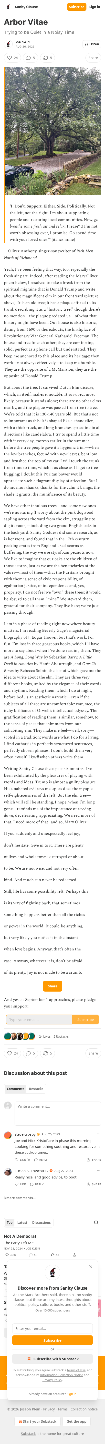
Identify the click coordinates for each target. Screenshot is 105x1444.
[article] (52, 1245)
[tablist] (25, 1089)
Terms (63, 1409)
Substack (28, 1433)
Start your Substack (39, 1421)
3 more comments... (20, 1198)
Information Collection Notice (61, 1375)
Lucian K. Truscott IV (32, 1170)
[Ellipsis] (99, 1134)
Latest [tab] (22, 1222)
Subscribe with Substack (56, 1358)
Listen (94, 44)
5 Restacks (61, 1036)
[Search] (96, 1222)
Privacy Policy (52, 1380)
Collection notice (84, 1409)
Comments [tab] (15, 1089)
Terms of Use (76, 1370)
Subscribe (76, 7)
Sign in (94, 7)
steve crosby (25, 1134)
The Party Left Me (18, 1242)
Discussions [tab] (41, 1222)
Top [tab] (9, 1222)
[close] (91, 1267)
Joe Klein (23, 41)
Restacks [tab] (36, 1089)
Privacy (49, 1409)
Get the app (76, 1421)
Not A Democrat (20, 1236)
